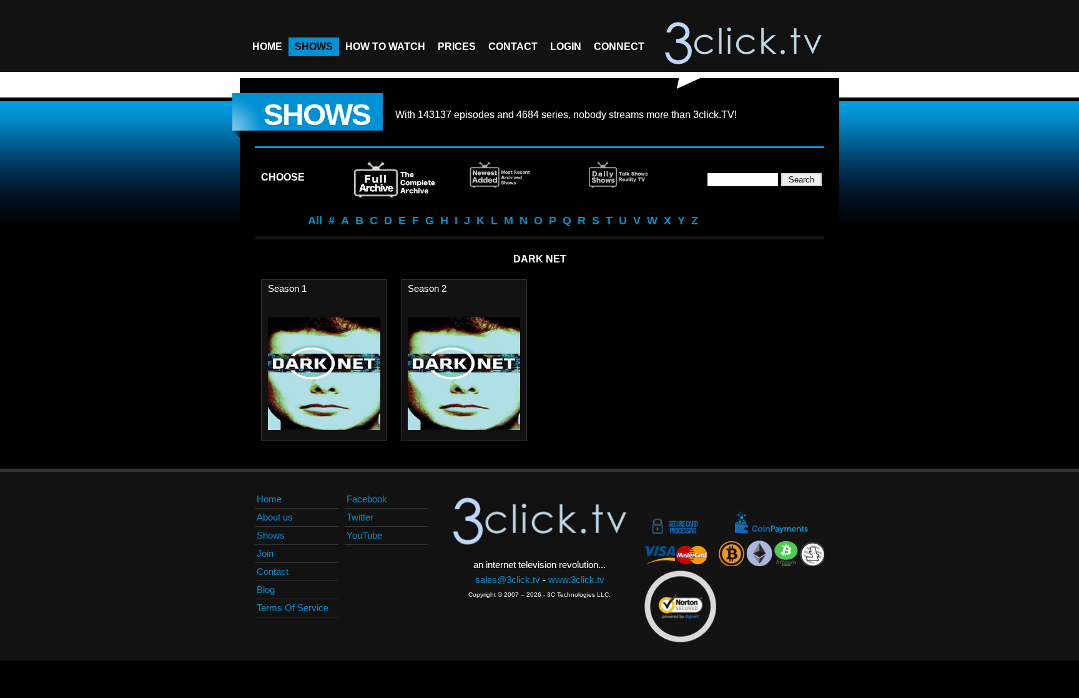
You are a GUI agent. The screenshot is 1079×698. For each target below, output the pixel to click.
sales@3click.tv (507, 579)
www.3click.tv (576, 579)
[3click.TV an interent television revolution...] (743, 44)
